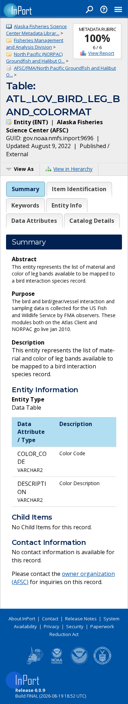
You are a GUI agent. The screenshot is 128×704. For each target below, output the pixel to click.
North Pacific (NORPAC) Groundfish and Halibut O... (35, 57)
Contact (50, 618)
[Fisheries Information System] (34, 663)
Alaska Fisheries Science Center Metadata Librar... (36, 30)
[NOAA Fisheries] (57, 663)
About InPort (22, 618)
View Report (101, 53)
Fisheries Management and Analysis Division (34, 44)
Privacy (51, 626)
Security (75, 626)
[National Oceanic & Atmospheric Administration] (79, 663)
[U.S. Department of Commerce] (102, 663)
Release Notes (81, 618)
